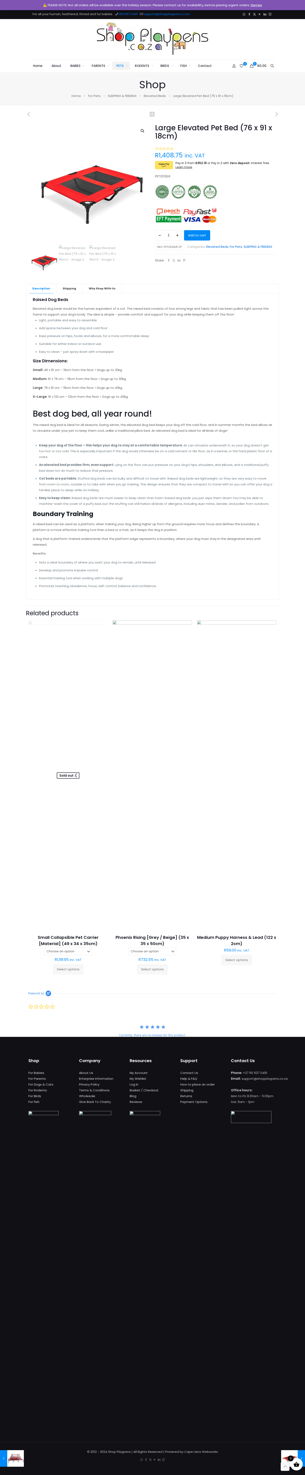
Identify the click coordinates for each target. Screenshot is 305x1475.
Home (76, 96)
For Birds (34, 1096)
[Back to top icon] (285, 1466)
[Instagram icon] (270, 14)
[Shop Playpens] (152, 39)
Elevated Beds (155, 96)
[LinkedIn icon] (264, 14)
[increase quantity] (177, 235)
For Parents (37, 1078)
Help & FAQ (188, 1078)
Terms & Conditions (94, 1090)
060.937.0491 (128, 14)
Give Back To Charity (95, 1102)
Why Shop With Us (102, 288)
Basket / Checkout (144, 1090)
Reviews (136, 1102)
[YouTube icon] (259, 14)
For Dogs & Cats (40, 1084)
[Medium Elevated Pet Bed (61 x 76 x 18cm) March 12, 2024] (12, 1458)
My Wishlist (138, 1078)
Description (41, 288)
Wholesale (87, 1096)
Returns (186, 1096)
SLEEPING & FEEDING (122, 96)
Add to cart (197, 235)
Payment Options (193, 1102)
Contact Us (189, 1073)
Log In (134, 1084)
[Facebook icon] (249, 14)
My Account (139, 1073)
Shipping (69, 288)
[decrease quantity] (159, 235)
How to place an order (197, 1084)
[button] (143, 131)
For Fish (33, 1102)
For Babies (36, 1073)
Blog (133, 1096)
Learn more (184, 167)
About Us (86, 1073)
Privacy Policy (89, 1084)
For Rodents (37, 1090)
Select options (68, 969)
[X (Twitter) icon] (254, 14)
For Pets (94, 96)
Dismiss (256, 5)
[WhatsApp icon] (244, 14)
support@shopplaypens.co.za (166, 14)
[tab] (41, 288)
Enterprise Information (96, 1078)
